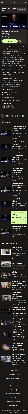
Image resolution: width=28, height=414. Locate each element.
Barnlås (14, 382)
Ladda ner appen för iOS (13, 374)
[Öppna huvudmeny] (2, 2)
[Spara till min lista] (20, 41)
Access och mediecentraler (13, 393)
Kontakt (13, 390)
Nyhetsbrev (13, 385)
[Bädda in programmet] (8, 107)
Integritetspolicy (13, 405)
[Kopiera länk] (3, 107)
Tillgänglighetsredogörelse (13, 401)
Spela (9, 41)
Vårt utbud (13, 370)
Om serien (20, 9)
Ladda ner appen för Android (13, 378)
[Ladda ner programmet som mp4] (12, 107)
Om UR (13, 397)
